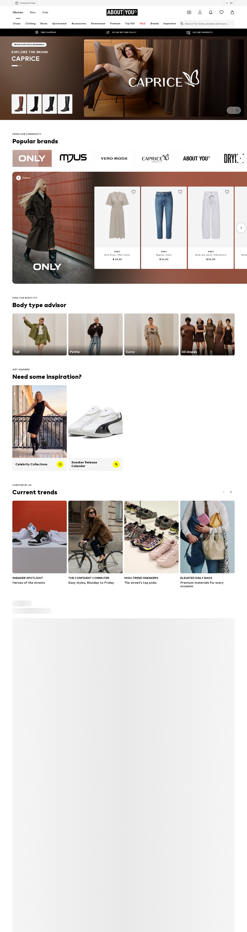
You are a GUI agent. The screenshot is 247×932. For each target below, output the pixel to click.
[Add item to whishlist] (133, 192)
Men (33, 12)
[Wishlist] (221, 12)
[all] (128, 158)
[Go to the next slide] (237, 110)
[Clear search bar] (232, 23)
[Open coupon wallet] (189, 12)
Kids (45, 12)
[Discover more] (47, 228)
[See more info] (49, 178)
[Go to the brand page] (123, 78)
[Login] (200, 12)
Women (18, 12)
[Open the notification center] (210, 12)
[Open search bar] (181, 23)
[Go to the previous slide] (230, 110)
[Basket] (232, 12)
